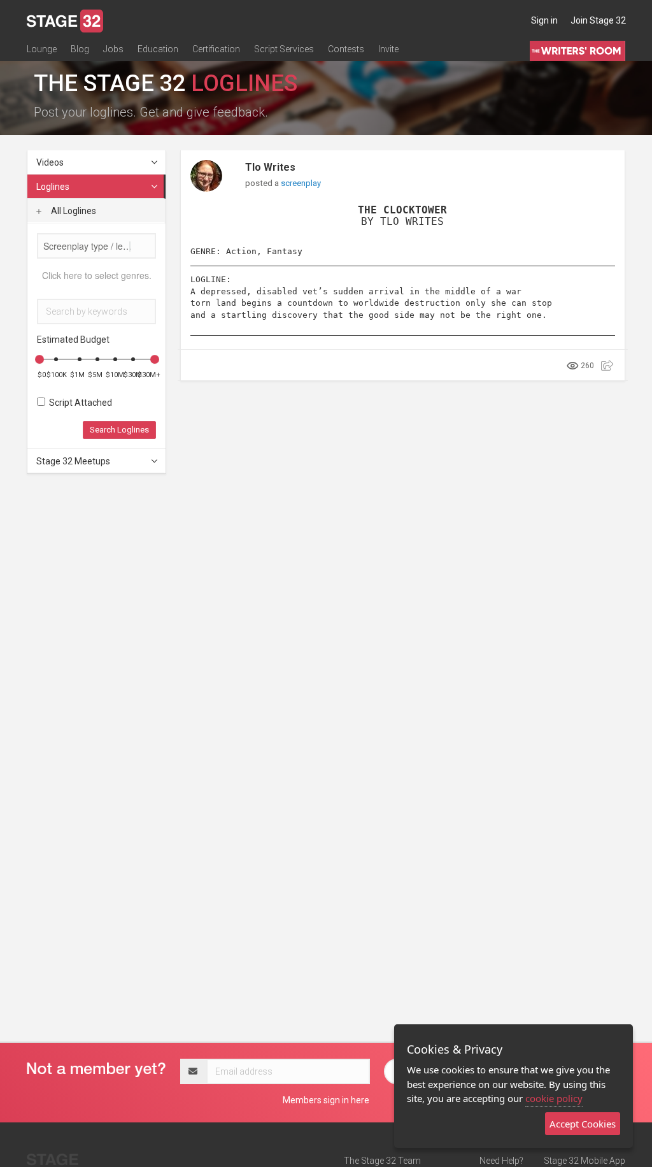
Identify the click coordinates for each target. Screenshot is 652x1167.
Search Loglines (119, 429)
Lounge (42, 49)
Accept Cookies (582, 1123)
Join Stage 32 (598, 20)
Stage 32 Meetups (73, 461)
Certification (216, 49)
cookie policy (554, 1098)
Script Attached (78, 402)
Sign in (544, 20)
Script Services (284, 49)
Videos (50, 162)
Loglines (52, 187)
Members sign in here (326, 1100)
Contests (346, 49)
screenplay (301, 183)
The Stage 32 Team (382, 1161)
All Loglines (72, 211)
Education (158, 49)
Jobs (113, 49)
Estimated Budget (73, 339)
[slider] (39, 359)
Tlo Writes (270, 167)
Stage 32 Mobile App (584, 1161)
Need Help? (501, 1161)
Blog (80, 49)
